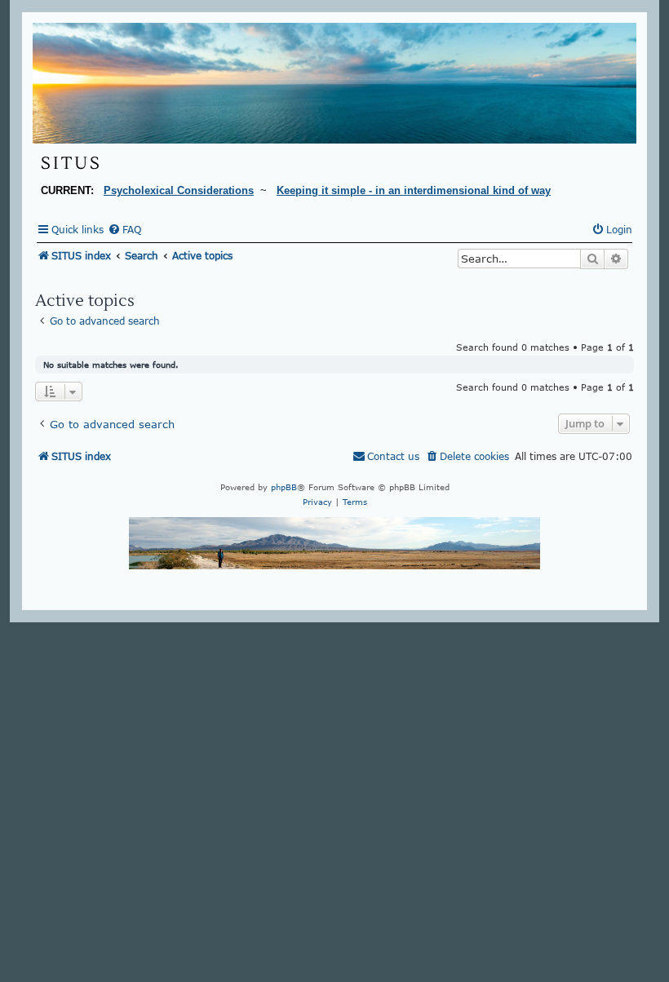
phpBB (284, 487)
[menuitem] (124, 230)
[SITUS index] (334, 83)
